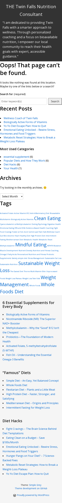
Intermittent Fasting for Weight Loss (28, 407)
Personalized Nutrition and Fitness (31, 254)
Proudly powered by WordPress (33, 495)
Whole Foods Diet (16, 385)
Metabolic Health (31, 239)
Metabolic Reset (45, 239)
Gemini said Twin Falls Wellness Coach (44, 232)
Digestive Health (54, 224)
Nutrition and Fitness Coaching (45, 250)
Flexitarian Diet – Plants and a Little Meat (30, 389)
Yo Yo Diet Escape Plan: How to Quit (25, 126)
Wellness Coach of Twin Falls (21, 118)
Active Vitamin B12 (22, 213)
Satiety (14, 258)
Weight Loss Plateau (14, 278)
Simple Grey (35, 484)
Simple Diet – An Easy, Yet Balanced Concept (32, 380)
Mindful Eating (31, 244)
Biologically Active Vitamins (22, 219)
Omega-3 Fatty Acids (8, 254)
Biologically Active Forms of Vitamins (25, 122)
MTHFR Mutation (54, 246)
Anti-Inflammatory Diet (39, 213)
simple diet (22, 258)
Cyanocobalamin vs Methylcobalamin (15, 224)
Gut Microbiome (7, 236)
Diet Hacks (10, 164)
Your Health (11, 168)
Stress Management (36, 258)
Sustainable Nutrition (9, 264)
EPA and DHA (20, 228)
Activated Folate (7, 213)
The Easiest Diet (16, 271)
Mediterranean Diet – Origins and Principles (32, 403)
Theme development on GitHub (31, 488)
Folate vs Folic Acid (20, 232)
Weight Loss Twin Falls (31, 278)
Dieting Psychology (39, 224)
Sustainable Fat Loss (53, 258)
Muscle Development (9, 250)
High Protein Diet (38, 236)
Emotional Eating (7, 228)
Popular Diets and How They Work (24, 160)
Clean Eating (47, 218)
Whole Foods (34, 285)
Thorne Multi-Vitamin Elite (35, 271)
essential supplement (16, 157)
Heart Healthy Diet (22, 236)
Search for (13, 94)
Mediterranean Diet (14, 239)
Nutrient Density (25, 250)
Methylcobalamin (7, 246)
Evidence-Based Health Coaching (39, 228)
